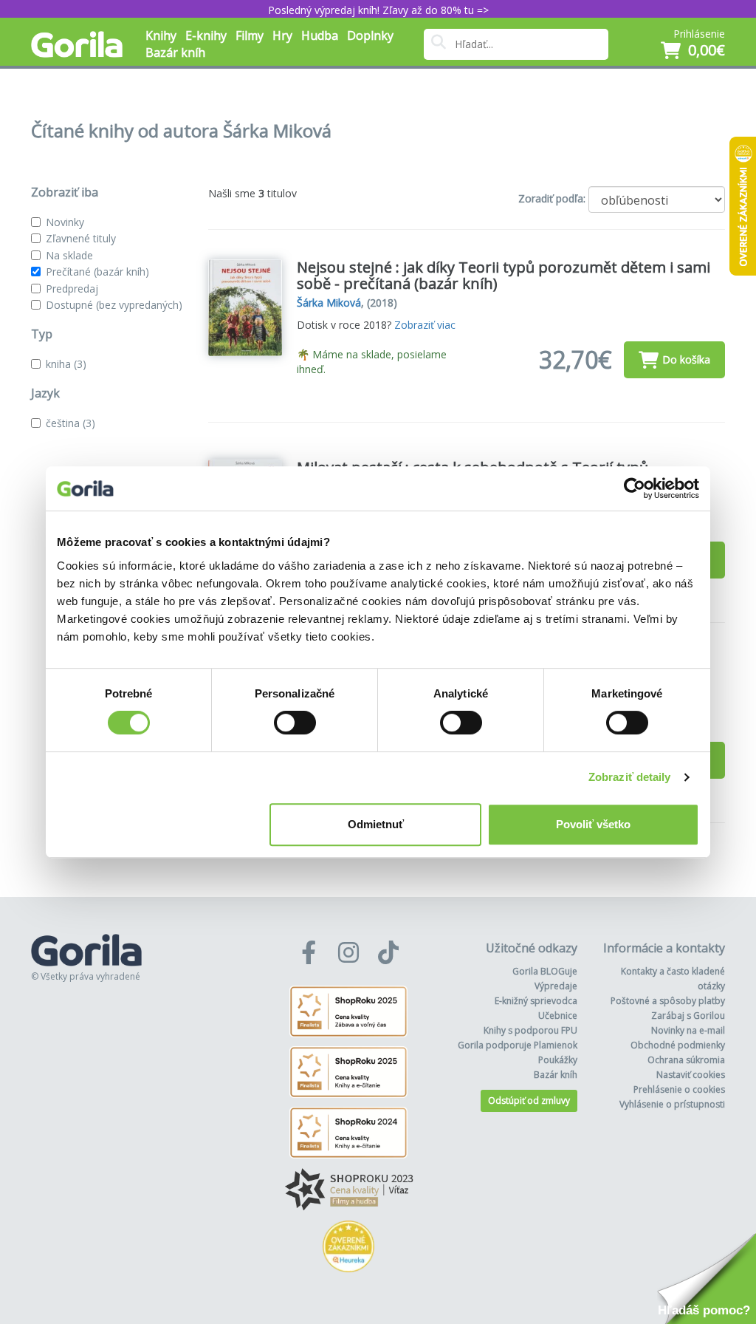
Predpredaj (72, 288)
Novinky (65, 222)
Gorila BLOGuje (544, 971)
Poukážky (557, 1060)
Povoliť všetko (593, 824)
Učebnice (557, 1015)
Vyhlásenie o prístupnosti (672, 1104)
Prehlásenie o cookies (679, 1089)
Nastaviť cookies (690, 1074)
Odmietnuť (376, 824)
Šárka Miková (329, 303)
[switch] (295, 722)
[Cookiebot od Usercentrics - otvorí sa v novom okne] (634, 488)
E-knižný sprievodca (536, 1000)
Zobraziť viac (425, 325)
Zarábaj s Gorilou (688, 1015)
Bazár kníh (175, 52)
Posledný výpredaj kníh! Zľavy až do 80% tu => (378, 10)
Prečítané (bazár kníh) (97, 272)
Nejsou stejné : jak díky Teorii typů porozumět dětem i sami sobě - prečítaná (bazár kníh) (503, 275)
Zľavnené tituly (81, 238)
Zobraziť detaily (629, 777)
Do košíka (686, 359)
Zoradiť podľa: (551, 198)
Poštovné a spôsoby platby (668, 1000)
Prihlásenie (699, 34)
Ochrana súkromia (686, 1060)
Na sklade (69, 255)
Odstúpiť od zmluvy (529, 1100)
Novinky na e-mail (688, 1030)
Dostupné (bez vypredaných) (114, 305)
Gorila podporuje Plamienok (517, 1045)
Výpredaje (556, 986)
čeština (70, 423)
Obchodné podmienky (677, 1045)
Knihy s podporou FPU (530, 1030)
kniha (66, 364)
